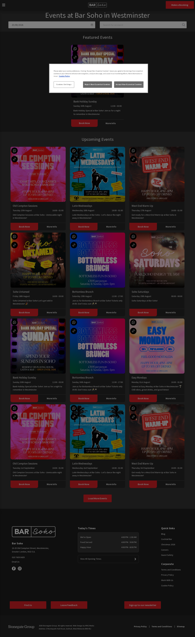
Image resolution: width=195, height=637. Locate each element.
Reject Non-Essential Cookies (97, 84)
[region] (98, 78)
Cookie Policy (64, 76)
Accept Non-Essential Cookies (129, 84)
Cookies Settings (63, 84)
